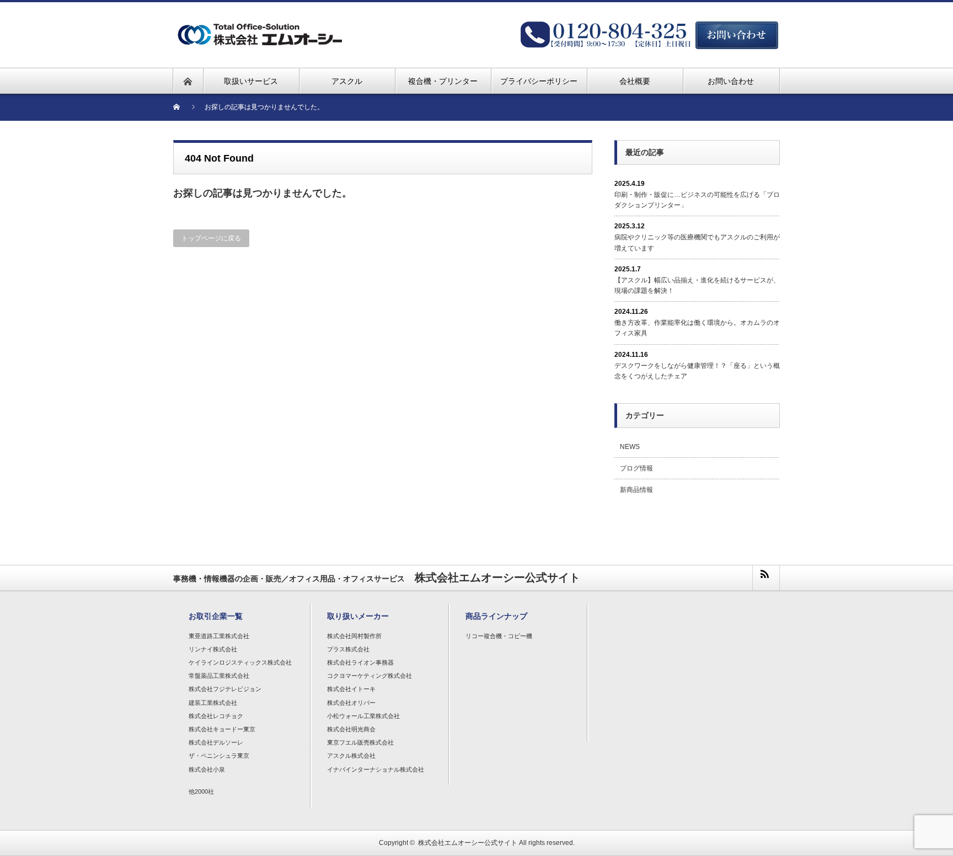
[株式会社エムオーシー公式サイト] (300, 20)
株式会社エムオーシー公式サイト (467, 843)
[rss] (765, 577)
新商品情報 (636, 490)
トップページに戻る (211, 238)
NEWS (630, 447)
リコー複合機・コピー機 (498, 636)
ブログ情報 (636, 468)
